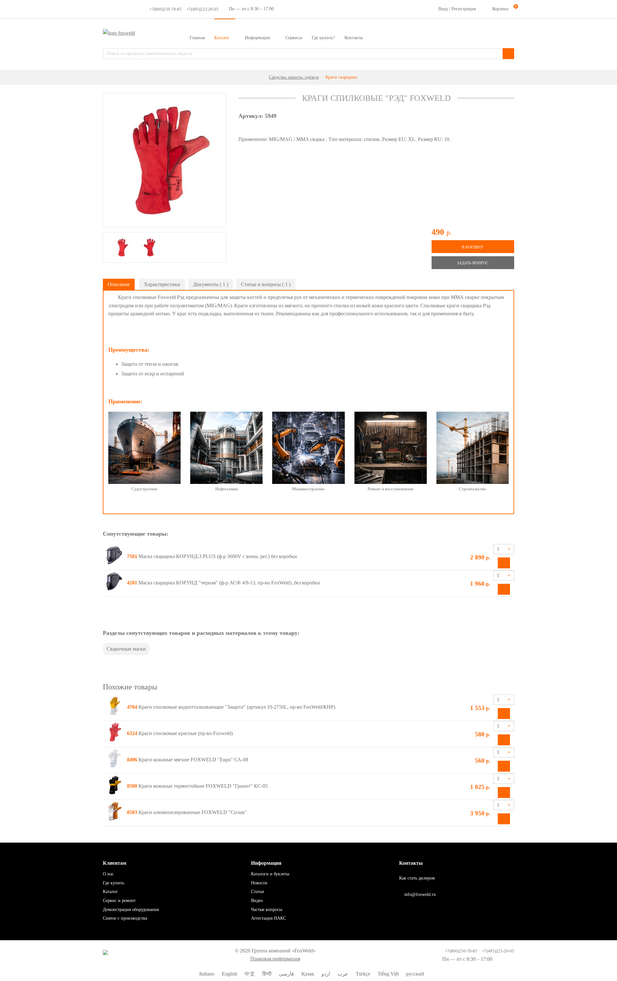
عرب (342, 974)
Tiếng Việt (387, 974)
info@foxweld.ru (419, 894)
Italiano (206, 974)
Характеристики (162, 284)
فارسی (286, 974)
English (228, 974)
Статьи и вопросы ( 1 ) (266, 284)
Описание (119, 284)
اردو (325, 974)
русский (414, 974)
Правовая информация (275, 958)
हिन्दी (266, 974)
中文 (249, 974)
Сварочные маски (126, 649)
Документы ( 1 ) (210, 284)
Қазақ (307, 974)
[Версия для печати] (510, 283)
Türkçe (362, 974)
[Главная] (261, 77)
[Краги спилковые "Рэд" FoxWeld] (164, 160)
